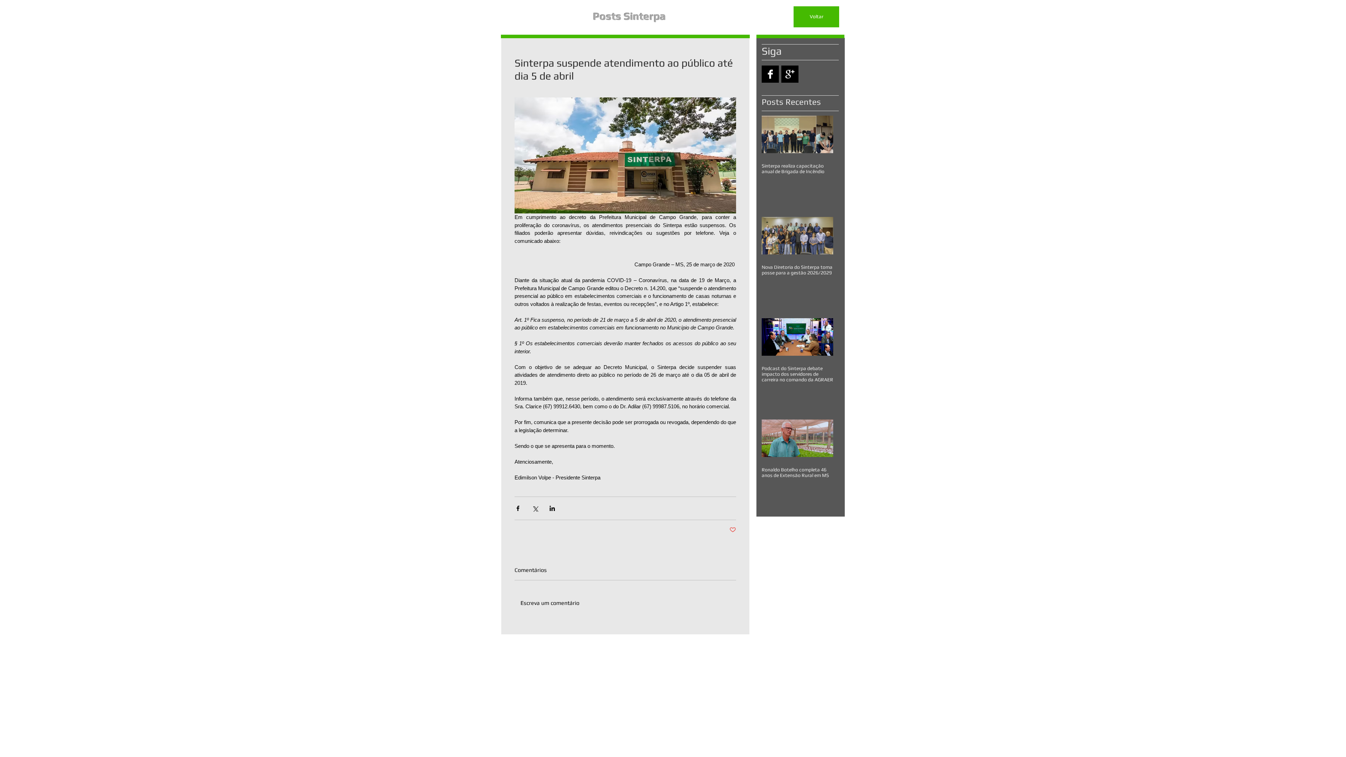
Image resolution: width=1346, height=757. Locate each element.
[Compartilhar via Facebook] (518, 508)
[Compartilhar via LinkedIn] (552, 508)
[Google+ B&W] (789, 74)
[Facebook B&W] (770, 74)
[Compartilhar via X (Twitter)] (535, 508)
